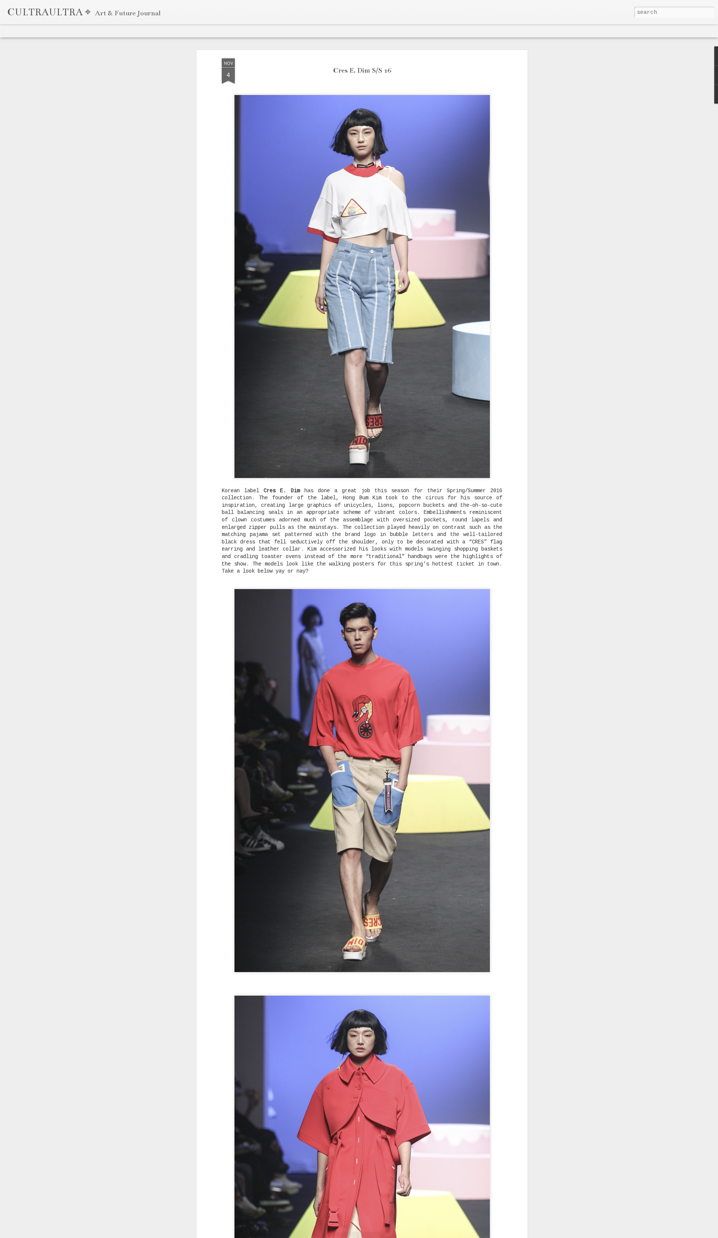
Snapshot (127, 31)
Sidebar (103, 31)
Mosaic (82, 31)
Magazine (58, 31)
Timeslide (154, 31)
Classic (12, 31)
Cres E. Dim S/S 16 (362, 71)
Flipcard (34, 31)
